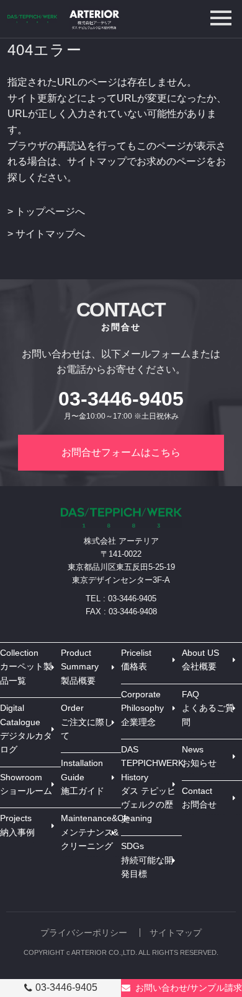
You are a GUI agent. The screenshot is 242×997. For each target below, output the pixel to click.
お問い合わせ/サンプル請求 (188, 988)
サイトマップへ (50, 234)
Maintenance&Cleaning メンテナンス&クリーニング (91, 832)
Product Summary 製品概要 (80, 667)
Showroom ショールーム (26, 784)
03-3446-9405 (66, 987)
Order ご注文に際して (87, 722)
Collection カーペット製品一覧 (26, 667)
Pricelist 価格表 (136, 659)
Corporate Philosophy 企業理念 (142, 708)
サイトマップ (176, 932)
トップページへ (50, 211)
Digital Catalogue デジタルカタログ (26, 728)
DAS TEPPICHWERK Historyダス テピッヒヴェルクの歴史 (151, 784)
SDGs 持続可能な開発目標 (147, 860)
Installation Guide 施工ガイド (82, 777)
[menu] (220, 18)
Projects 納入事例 (17, 825)
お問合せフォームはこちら (121, 452)
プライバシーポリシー (83, 932)
